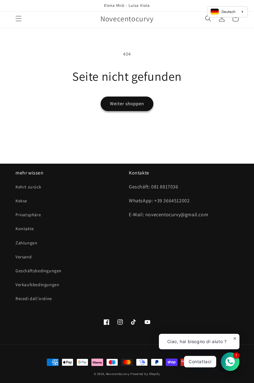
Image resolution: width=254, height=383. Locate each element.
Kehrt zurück (28, 187)
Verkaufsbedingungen (37, 284)
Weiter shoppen (127, 103)
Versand (23, 257)
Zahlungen (26, 243)
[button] (18, 18)
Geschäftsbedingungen (38, 270)
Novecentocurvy (118, 374)
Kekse (21, 201)
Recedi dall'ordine (33, 298)
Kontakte (24, 228)
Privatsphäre (28, 214)
